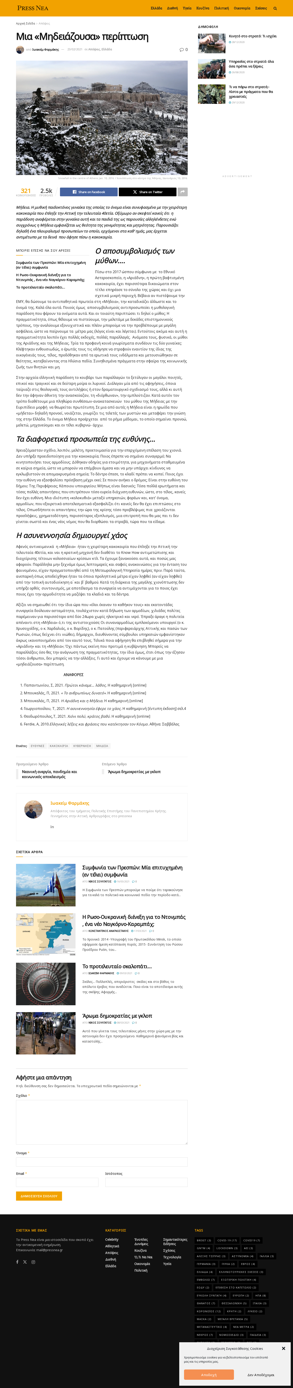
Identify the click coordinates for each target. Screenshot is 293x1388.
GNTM (203, 1248)
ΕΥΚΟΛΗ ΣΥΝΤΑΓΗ (212, 1295)
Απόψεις (44, 23)
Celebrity (111, 1239)
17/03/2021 (140, 931)
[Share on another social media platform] (183, 192)
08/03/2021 (123, 1022)
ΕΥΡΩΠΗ (241, 1295)
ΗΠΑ (260, 1295)
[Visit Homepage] (33, 8)
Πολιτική (221, 8)
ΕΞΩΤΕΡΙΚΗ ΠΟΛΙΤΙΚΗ (238, 1279)
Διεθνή (172, 8)
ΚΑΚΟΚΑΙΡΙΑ (59, 746)
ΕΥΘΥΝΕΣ (38, 746)
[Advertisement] (237, 142)
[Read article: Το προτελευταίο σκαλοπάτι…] (46, 984)
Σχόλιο (23, 1095)
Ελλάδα (156, 8)
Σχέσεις (261, 8)
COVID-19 (227, 1240)
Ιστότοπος (113, 1173)
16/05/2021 (123, 881)
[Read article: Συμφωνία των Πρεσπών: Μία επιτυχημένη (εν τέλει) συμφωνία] (46, 885)
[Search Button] (275, 8)
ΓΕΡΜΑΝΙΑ (206, 1264)
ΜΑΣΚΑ (204, 1319)
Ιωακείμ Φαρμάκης (45, 49)
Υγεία (187, 8)
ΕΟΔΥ (203, 1287)
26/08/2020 (237, 72)
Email (21, 1173)
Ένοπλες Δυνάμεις (141, 1241)
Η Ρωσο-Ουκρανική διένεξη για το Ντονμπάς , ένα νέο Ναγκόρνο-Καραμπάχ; (50, 277)
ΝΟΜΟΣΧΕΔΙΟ (231, 1335)
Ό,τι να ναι (143, 1257)
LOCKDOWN (227, 1248)
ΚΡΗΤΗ (234, 1311)
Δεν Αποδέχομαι (260, 1374)
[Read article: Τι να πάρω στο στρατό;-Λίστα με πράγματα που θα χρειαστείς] (211, 94)
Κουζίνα (202, 8)
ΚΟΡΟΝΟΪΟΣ (209, 1311)
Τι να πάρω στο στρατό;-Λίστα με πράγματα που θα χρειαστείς (251, 91)
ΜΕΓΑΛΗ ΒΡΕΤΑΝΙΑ (233, 1319)
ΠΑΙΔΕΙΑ (258, 1335)
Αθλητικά (112, 1246)
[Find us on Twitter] (25, 1262)
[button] (283, 1348)
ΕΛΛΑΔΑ (205, 1272)
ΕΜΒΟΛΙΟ (206, 1279)
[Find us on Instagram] (33, 1262)
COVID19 (251, 1240)
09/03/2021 (125, 973)
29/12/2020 (237, 102)
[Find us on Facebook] (17, 1262)
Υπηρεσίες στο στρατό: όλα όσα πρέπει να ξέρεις (251, 63)
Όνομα (23, 1153)
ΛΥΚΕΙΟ (255, 1311)
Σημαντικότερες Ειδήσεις (175, 1241)
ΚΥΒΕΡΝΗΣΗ (82, 746)
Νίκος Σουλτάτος (100, 881)
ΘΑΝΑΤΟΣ (206, 1303)
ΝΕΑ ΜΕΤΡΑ (243, 1327)
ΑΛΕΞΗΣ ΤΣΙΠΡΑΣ (211, 1256)
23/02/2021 (74, 49)
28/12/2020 (237, 42)
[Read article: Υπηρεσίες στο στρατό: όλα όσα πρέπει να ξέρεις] (211, 69)
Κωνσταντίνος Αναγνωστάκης (109, 931)
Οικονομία (242, 8)
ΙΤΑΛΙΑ (260, 1303)
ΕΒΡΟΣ (248, 1264)
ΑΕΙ (248, 1248)
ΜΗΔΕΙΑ (102, 746)
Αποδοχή (209, 1374)
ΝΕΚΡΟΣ (205, 1335)
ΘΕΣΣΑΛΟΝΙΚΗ (234, 1303)
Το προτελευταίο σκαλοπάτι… (40, 287)
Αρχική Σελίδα (25, 23)
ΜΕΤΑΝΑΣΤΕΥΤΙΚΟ (212, 1327)
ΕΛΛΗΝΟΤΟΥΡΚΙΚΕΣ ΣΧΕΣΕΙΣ (241, 1272)
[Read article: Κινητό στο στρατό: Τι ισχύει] (211, 43)
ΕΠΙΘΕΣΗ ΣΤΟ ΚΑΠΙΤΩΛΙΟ (236, 1287)
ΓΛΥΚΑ (228, 1264)
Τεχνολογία (172, 1257)
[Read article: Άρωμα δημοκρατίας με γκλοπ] (46, 1033)
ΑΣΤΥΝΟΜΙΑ (243, 1256)
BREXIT (204, 1240)
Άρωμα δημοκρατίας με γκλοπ (117, 1015)
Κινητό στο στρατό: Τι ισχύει (253, 36)
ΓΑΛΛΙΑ (267, 1256)
